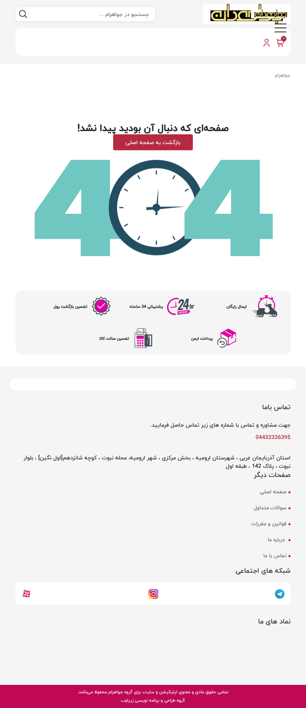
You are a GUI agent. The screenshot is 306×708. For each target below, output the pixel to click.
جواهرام (282, 75)
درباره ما (277, 540)
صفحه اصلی (273, 492)
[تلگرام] (279, 593)
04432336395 (273, 437)
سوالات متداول (270, 508)
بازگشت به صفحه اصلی (153, 142)
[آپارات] (26, 593)
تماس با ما (274, 556)
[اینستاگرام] (153, 593)
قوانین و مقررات (268, 524)
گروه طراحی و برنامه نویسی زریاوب (153, 700)
